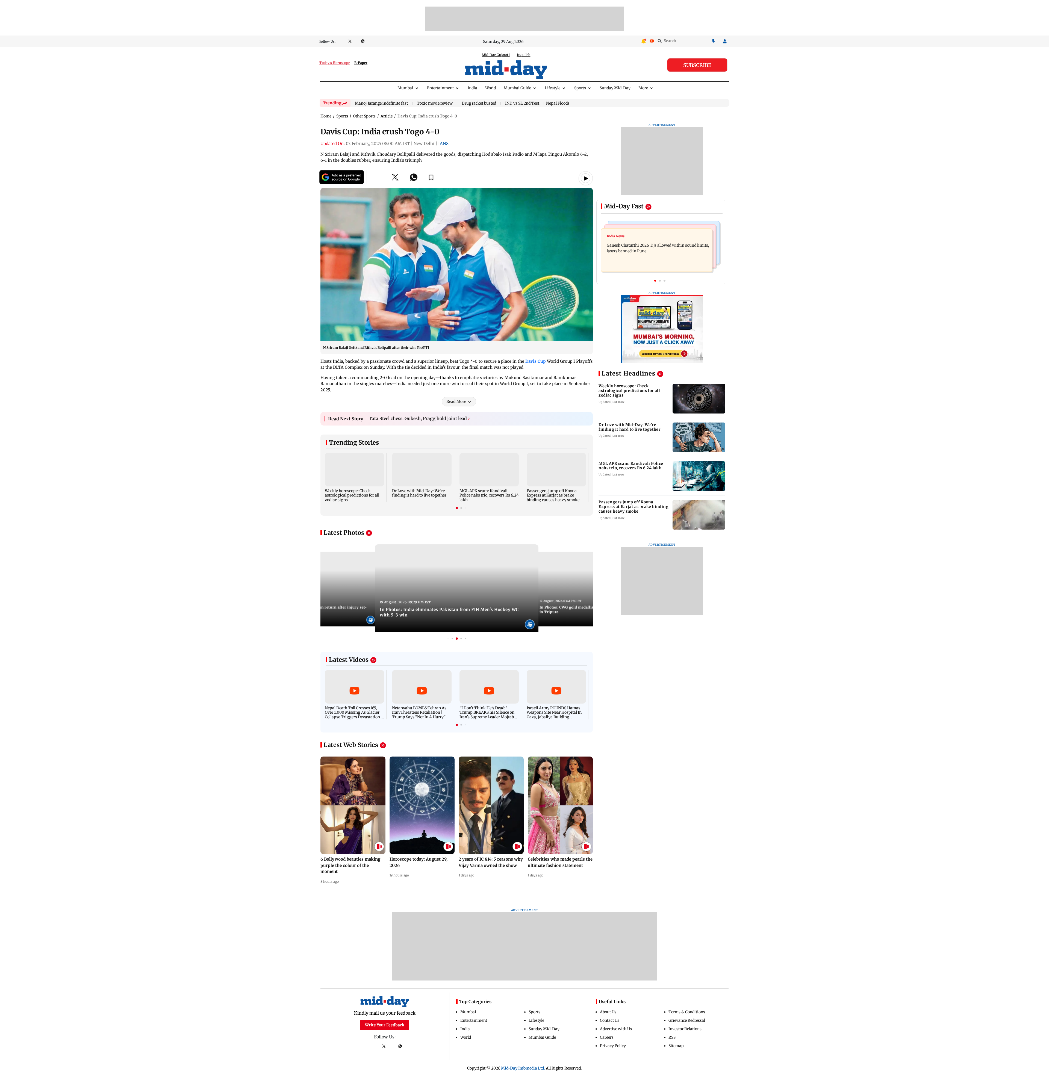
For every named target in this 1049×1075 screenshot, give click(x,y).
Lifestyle (552, 87)
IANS (443, 143)
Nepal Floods (558, 103)
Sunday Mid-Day (615, 87)
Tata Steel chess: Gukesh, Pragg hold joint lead (419, 418)
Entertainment (440, 87)
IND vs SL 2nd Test (522, 103)
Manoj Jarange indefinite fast (381, 103)
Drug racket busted (479, 103)
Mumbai (405, 87)
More (643, 87)
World (490, 87)
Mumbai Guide (517, 87)
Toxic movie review (435, 103)
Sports (580, 87)
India (472, 87)
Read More (456, 401)
